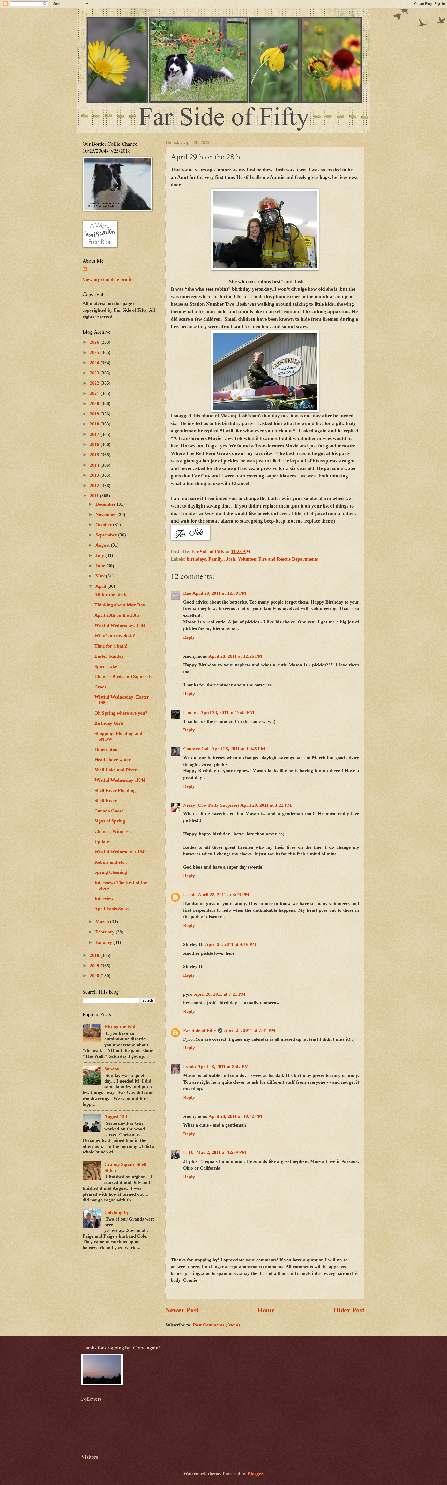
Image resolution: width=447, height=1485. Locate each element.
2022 (95, 383)
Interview (104, 898)
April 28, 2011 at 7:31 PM (249, 1030)
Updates (102, 841)
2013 (95, 475)
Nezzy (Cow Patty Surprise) (211, 805)
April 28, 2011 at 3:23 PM (223, 894)
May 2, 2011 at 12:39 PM (221, 1152)
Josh (230, 559)
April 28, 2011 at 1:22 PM (266, 805)
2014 (95, 465)
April (101, 586)
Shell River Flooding (115, 790)
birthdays (196, 559)
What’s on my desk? (114, 635)
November (106, 514)
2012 (95, 485)
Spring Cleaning (110, 872)
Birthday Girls (109, 723)
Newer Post (182, 1310)
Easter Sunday (109, 656)
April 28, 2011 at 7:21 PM (219, 994)
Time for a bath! (111, 646)
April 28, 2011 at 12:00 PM (219, 593)
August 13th (116, 1116)
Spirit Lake (105, 666)
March (102, 921)
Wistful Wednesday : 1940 (120, 851)
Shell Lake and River (115, 770)
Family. (216, 559)
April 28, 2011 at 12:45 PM (227, 712)
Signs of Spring (109, 821)
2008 (95, 975)
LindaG (191, 712)
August (103, 545)
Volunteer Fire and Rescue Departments (278, 559)
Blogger (255, 1473)
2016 (95, 444)
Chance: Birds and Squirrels (123, 676)
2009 (95, 965)
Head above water (112, 759)
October (104, 524)
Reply (189, 637)
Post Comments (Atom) (216, 1324)
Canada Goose (108, 810)
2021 (95, 393)
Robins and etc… (111, 862)
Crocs (100, 686)
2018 (95, 424)
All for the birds (110, 594)
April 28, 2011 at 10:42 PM (235, 1116)
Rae (187, 593)
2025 (95, 352)
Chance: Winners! (112, 831)
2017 (95, 434)
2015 (95, 454)
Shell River (105, 800)
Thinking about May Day (119, 604)
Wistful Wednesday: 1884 (119, 625)
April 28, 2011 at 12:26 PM (235, 656)
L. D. (189, 1152)
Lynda (189, 1066)
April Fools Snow (111, 908)
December (106, 504)
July (100, 555)
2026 (95, 342)
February (105, 932)
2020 (95, 403)
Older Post (348, 1310)
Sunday (111, 1068)
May (100, 575)
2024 (95, 362)
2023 (95, 373)
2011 (95, 495)
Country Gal (196, 748)
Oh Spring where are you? (120, 713)
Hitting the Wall (120, 1026)
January (104, 942)
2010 (95, 955)
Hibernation (106, 749)
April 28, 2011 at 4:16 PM (231, 944)
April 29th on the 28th (116, 615)
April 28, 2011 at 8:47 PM (223, 1066)
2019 (95, 413)
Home (266, 1310)
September (106, 535)
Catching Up (117, 1212)
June (100, 565)
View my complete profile (108, 279)
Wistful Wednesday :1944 (119, 780)
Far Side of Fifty (199, 1030)
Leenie (189, 894)
